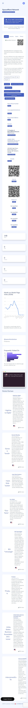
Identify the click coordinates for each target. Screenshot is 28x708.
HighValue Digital (17, 395)
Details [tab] (6, 36)
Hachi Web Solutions (16, 474)
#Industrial (7, 84)
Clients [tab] (16, 36)
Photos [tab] (21, 36)
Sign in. (19, 27)
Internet (9, 124)
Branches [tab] (12, 36)
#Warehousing (8, 87)
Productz (13, 577)
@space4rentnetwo (10, 339)
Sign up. (18, 28)
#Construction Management (17, 84)
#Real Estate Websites (10, 98)
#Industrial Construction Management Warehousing (14, 95)
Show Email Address (12, 117)
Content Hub (7, 77)
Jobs (18, 77)
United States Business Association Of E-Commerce (18, 616)
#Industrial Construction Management (12, 91)
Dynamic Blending (16, 435)
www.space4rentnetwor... (13, 110)
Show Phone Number (13, 104)
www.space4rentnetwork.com (8, 12)
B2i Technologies (18, 531)
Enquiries (7, 79)
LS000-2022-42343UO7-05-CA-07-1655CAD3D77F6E (13, 141)
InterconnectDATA (22, 658)
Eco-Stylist (12, 499)
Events (13, 77)
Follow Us (14, 200)
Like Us (14, 179)
